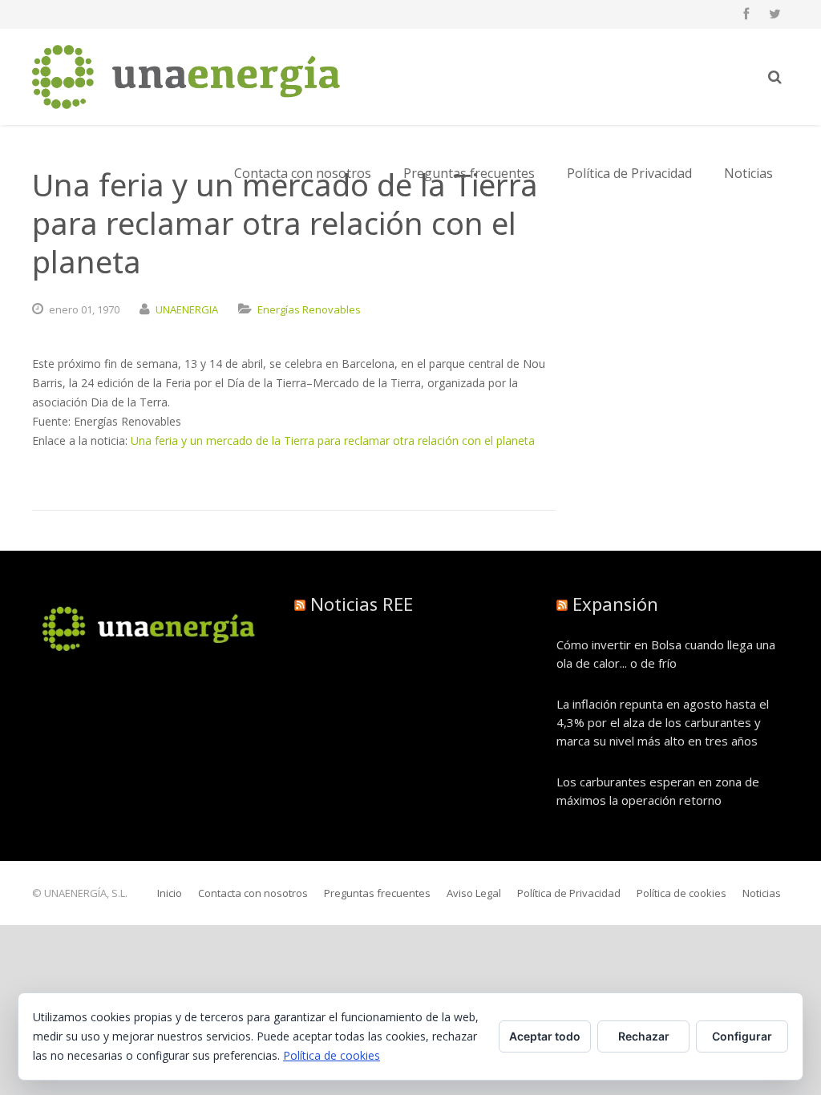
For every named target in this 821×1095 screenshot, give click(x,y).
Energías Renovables (309, 309)
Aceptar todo (544, 1036)
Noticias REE (361, 604)
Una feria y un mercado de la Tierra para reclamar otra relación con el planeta (333, 440)
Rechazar (643, 1036)
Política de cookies (331, 1055)
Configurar (742, 1036)
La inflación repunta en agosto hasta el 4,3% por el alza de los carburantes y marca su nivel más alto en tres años (662, 722)
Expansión (615, 604)
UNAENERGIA (187, 309)
